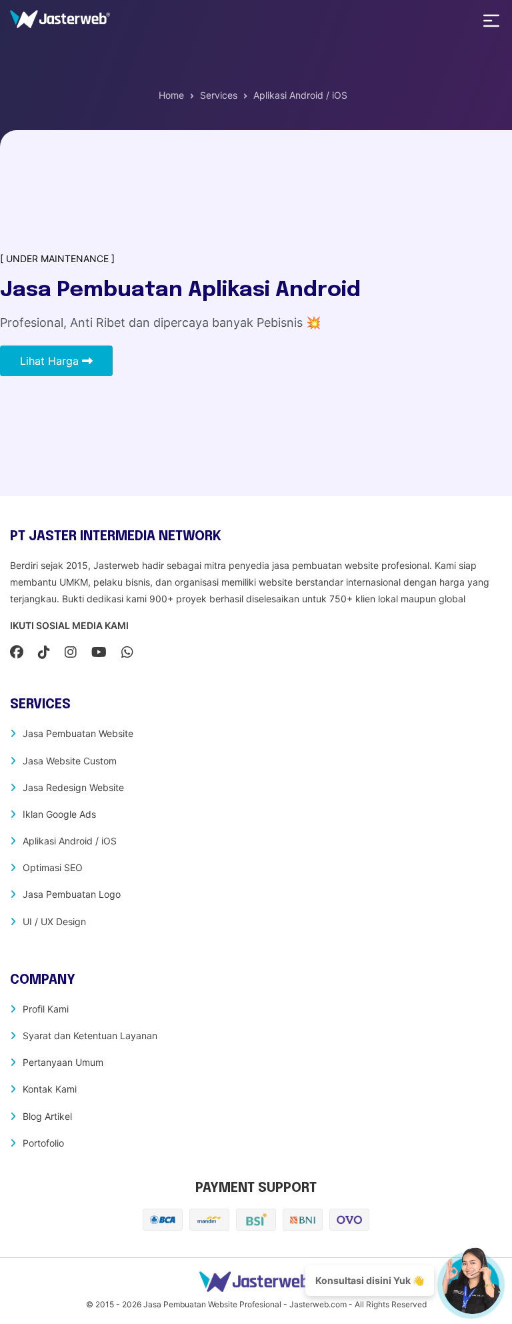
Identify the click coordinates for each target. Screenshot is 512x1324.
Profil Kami (46, 1009)
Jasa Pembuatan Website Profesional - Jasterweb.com (245, 1304)
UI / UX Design (54, 921)
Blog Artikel (47, 1116)
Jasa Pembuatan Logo (72, 894)
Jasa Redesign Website (73, 787)
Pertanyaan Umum (63, 1062)
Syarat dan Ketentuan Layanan (90, 1035)
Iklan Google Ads (59, 814)
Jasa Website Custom (70, 760)
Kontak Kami (50, 1089)
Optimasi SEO (53, 867)
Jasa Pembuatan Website (78, 733)
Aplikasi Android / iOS (70, 840)
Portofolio (43, 1143)
